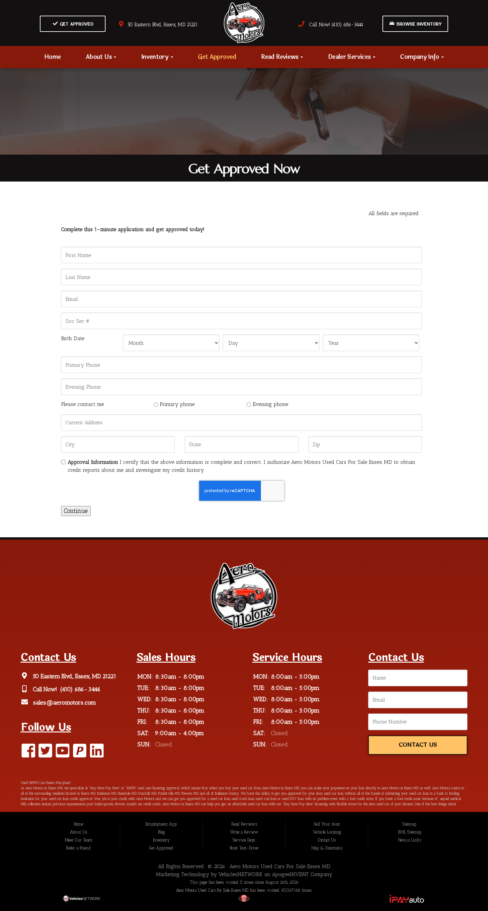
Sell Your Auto (327, 824)
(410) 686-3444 (79, 689)
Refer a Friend (78, 848)
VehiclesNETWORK (240, 874)
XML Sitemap (409, 832)
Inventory (155, 57)
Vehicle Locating (327, 832)
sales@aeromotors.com (64, 702)
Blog (161, 832)
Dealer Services (350, 57)
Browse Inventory (418, 24)
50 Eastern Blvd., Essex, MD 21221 (161, 25)
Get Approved (75, 24)
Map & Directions (326, 848)
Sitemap (409, 824)
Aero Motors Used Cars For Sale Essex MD (279, 866)
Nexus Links (409, 840)
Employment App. (161, 824)
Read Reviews (280, 57)
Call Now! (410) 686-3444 (334, 25)
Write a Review (244, 832)
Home (52, 57)
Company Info (420, 57)
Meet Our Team (79, 840)
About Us (99, 57)
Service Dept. (244, 840)
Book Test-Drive (244, 848)
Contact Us (418, 744)
